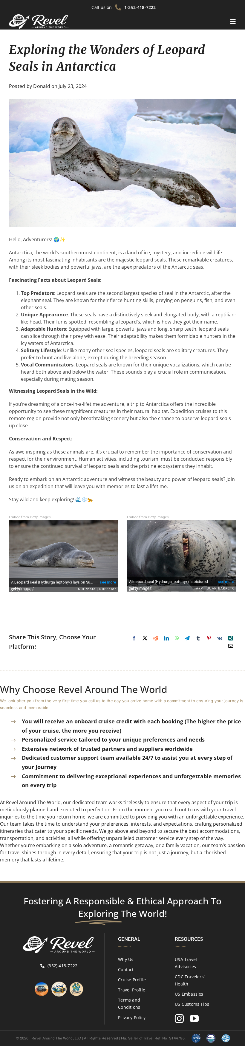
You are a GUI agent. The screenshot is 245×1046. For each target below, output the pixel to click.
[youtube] (194, 1018)
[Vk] (219, 638)
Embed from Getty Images (30, 517)
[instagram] (179, 1018)
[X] (145, 638)
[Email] (230, 646)
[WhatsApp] (177, 638)
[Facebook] (134, 638)
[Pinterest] (208, 638)
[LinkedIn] (166, 638)
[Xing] (230, 638)
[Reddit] (155, 638)
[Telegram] (187, 638)
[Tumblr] (198, 638)
